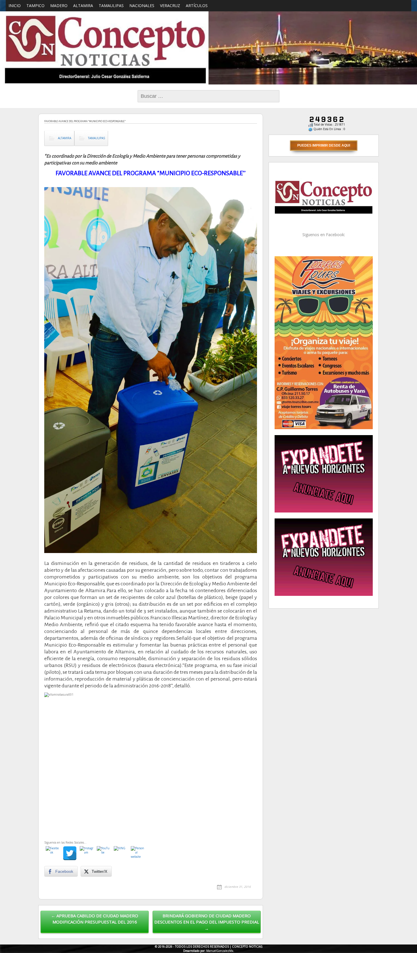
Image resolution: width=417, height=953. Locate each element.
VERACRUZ (170, 5)
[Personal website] (138, 853)
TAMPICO (35, 5)
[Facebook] (53, 853)
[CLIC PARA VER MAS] (324, 342)
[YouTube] (104, 853)
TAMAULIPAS (111, 5)
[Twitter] (70, 853)
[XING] (121, 853)
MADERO (59, 5)
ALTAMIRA (83, 5)
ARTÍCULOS (197, 5)
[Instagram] (87, 853)
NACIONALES (141, 5)
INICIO (15, 5)
